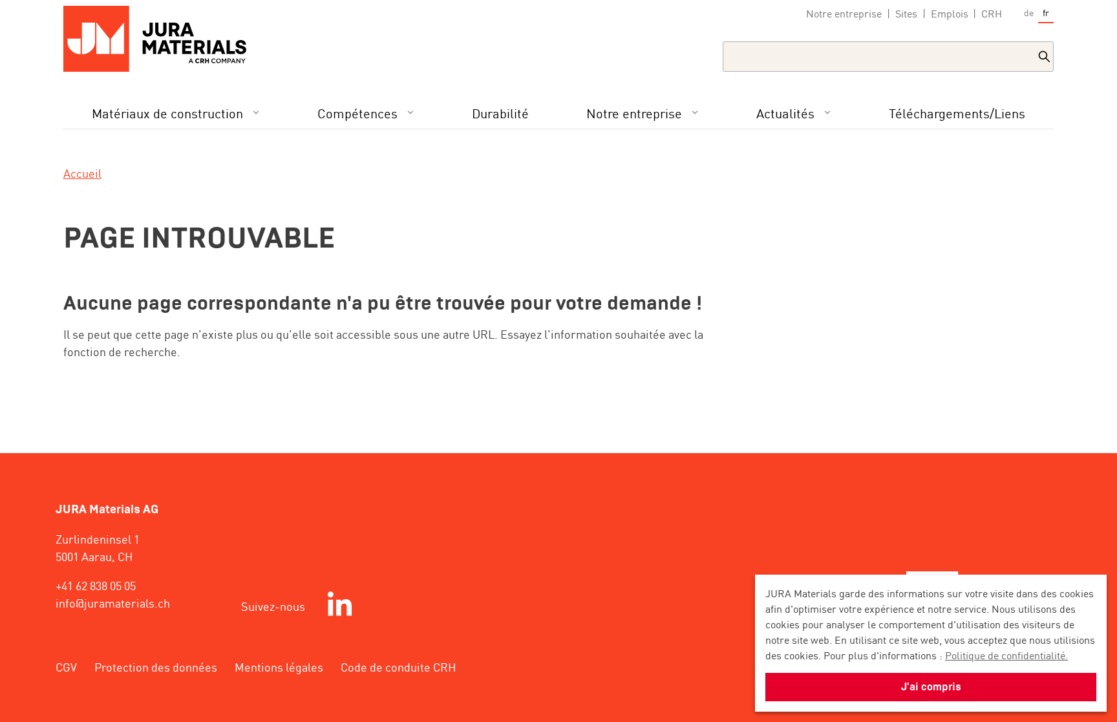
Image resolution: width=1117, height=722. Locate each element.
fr (1046, 12)
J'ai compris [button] (931, 687)
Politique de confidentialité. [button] (1006, 655)
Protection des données (155, 666)
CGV (66, 666)
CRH (991, 13)
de (1029, 12)
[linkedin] (340, 605)
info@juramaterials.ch (113, 602)
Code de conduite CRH (398, 666)
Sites (906, 13)
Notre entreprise (844, 13)
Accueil (82, 172)
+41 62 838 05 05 (96, 585)
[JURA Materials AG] (161, 39)
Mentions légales (279, 666)
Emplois (949, 13)
